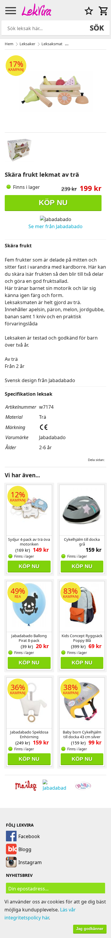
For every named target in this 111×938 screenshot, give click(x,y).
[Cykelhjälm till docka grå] (82, 509)
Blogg (24, 849)
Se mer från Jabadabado (55, 226)
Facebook (29, 836)
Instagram (30, 862)
